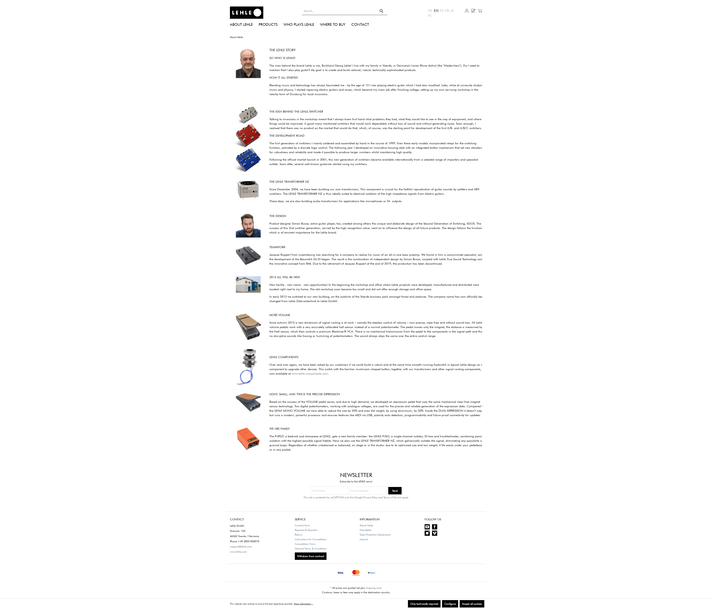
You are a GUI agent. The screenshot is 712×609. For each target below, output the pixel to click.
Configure (450, 603)
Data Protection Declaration (375, 534)
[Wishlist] (473, 10)
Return (298, 534)
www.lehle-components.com (310, 373)
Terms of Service (392, 497)
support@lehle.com (241, 546)
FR (447, 11)
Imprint (364, 539)
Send (395, 490)
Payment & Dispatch (306, 530)
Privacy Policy (370, 497)
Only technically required (424, 603)
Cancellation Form (305, 543)
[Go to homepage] (246, 12)
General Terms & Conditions (311, 548)
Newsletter (366, 530)
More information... (303, 603)
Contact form (302, 525)
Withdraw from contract (310, 556)
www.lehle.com (238, 551)
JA (452, 11)
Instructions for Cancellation (311, 539)
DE (430, 11)
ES (442, 11)
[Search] (381, 11)
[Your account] (467, 10)
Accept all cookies (472, 603)
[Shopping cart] (479, 10)
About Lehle (366, 525)
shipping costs (374, 587)
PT (430, 16)
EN (436, 11)
